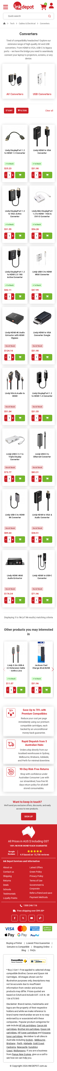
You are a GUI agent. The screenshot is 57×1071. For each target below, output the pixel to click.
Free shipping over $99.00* (30, 910)
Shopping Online (41, 946)
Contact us (8, 871)
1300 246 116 (30, 905)
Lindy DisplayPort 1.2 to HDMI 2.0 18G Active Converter (15, 274)
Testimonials (9, 893)
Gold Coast (38, 1043)
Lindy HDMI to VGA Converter (42, 151)
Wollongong (19, 1050)
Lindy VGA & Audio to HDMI (15, 394)
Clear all (49, 110)
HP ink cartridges (27, 1025)
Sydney (29, 1040)
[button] (52, 669)
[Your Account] (51, 7)
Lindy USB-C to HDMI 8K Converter (15, 516)
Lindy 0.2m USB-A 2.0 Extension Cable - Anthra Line (16, 668)
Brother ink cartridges (29, 1029)
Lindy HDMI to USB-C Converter (42, 576)
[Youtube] (32, 918)
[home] (4, 23)
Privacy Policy (36, 876)
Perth (19, 1043)
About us (7, 867)
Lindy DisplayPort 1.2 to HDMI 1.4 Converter (42, 394)
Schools (7, 889)
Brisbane (10, 1043)
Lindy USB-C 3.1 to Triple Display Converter (14, 457)
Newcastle (22, 1047)
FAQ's (32, 950)
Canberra (11, 1047)
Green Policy (36, 871)
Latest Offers (36, 867)
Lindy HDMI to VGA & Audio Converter (42, 516)
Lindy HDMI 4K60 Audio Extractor (15, 576)
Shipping (7, 876)
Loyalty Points (10, 898)
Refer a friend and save (41, 893)
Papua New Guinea (21, 1054)
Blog (24, 950)
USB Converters (42, 94)
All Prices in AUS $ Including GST (28, 841)
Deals (6, 885)
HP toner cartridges (27, 1032)
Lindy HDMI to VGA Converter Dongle (42, 333)
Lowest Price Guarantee (38, 943)
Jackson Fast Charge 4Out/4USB (41, 666)
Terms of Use (36, 880)
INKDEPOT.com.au (37, 1066)
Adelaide (27, 1043)
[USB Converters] (42, 78)
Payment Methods (39, 897)
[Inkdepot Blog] (40, 918)
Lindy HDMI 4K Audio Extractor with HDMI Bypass (15, 335)
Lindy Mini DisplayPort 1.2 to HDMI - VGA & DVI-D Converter (42, 214)
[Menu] (5, 7)
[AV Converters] (15, 78)
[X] (23, 918)
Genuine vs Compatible (18, 946)
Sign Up (28, 816)
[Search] (49, 16)
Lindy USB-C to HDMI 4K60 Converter (42, 273)
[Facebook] (15, 918)
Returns (7, 880)
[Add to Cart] (20, 175)
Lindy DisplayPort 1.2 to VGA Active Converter (15, 214)
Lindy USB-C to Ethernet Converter (42, 455)
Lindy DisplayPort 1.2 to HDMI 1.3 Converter (14, 151)
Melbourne (40, 1040)
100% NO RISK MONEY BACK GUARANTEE (28, 846)
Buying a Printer (14, 943)
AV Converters (14, 94)
